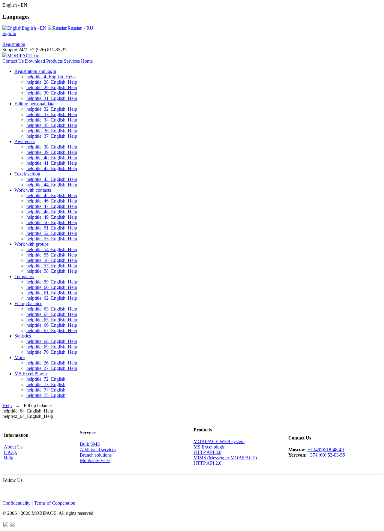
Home (87, 61)
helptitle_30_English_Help (51, 92)
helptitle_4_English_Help (50, 76)
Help (7, 405)
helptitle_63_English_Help (51, 308)
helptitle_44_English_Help (51, 184)
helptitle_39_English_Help (51, 152)
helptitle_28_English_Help (51, 82)
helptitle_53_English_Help (51, 238)
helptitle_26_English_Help (51, 362)
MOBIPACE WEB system (219, 441)
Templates (24, 276)
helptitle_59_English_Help (51, 281)
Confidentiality (16, 503)
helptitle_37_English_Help (51, 136)
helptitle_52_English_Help (51, 233)
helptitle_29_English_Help (51, 87)
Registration (13, 44)
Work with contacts (32, 190)
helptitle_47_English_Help (51, 206)
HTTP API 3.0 (207, 452)
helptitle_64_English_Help (51, 314)
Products (54, 61)
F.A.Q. (10, 452)
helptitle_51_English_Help (51, 227)
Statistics (22, 335)
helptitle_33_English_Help (51, 114)
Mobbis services (95, 460)
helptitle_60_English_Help (51, 287)
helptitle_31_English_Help (51, 98)
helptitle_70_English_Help (51, 352)
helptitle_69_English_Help (51, 346)
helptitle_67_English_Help (51, 330)
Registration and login (35, 71)
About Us (13, 446)
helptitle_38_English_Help (51, 146)
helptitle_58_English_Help (51, 271)
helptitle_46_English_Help (51, 200)
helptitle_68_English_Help (51, 341)
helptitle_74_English (45, 389)
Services (72, 61)
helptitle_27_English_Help (51, 368)
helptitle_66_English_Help (51, 325)
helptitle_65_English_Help (51, 319)
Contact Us (13, 61)
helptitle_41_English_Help (51, 163)
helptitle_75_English (45, 395)
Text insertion (27, 173)
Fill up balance (28, 303)
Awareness (24, 141)
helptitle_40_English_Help (51, 157)
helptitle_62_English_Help (51, 298)
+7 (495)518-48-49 (326, 449)
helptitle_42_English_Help (51, 168)
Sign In (9, 33)
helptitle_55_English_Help (51, 254)
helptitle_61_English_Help (51, 292)
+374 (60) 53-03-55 (326, 455)
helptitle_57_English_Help (51, 265)
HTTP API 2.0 (207, 463)
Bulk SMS (90, 444)
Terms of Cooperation (54, 503)
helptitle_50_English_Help (51, 222)
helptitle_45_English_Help (51, 195)
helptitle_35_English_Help (51, 125)
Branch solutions (96, 455)
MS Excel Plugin (30, 373)
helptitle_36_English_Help (51, 130)
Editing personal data (34, 103)
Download (35, 61)
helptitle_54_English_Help (51, 249)
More (19, 357)
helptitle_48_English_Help (51, 211)
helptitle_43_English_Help (51, 179)
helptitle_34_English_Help (51, 119)
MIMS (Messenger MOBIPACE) (225, 457)
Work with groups (31, 244)
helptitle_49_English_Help (51, 217)
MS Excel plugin (210, 446)
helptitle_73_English (45, 384)
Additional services (98, 449)
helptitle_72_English (45, 379)
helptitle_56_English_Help (51, 260)
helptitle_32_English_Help (51, 109)
